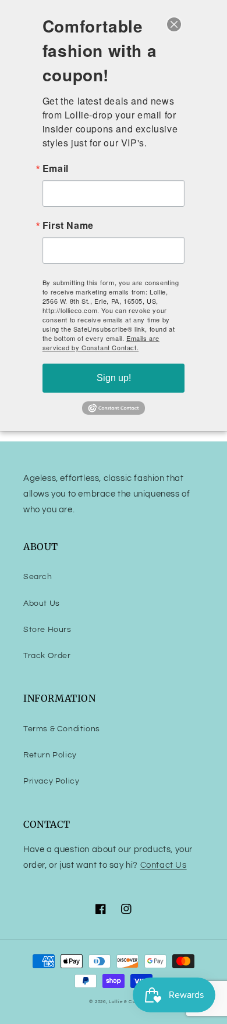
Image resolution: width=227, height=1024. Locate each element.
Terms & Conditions (61, 729)
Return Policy (50, 755)
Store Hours (47, 630)
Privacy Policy (51, 781)
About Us (41, 603)
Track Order (47, 656)
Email (55, 168)
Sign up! (114, 378)
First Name (68, 225)
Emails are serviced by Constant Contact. (100, 342)
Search (37, 577)
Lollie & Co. (123, 1001)
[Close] (174, 24)
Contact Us (163, 865)
